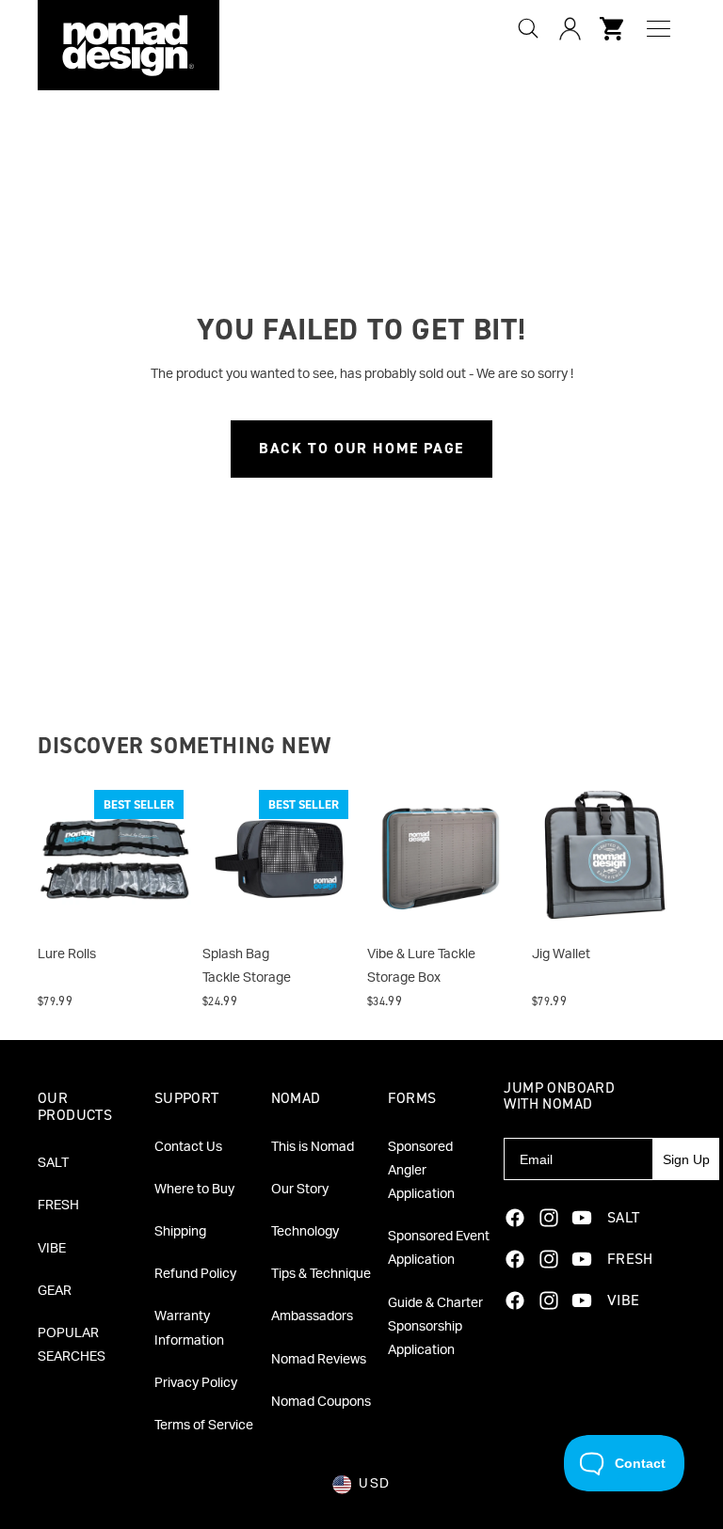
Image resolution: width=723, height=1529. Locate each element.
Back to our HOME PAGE (361, 448)
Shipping (180, 1231)
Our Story (300, 1189)
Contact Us (188, 1147)
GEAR (55, 1291)
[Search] (528, 28)
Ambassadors (312, 1316)
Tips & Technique (321, 1274)
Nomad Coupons (321, 1402)
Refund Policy (195, 1274)
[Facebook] (515, 1217)
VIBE (52, 1248)
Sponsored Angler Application (421, 1171)
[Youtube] (581, 1217)
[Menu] (658, 28)
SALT (53, 1163)
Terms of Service (203, 1425)
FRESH (58, 1205)
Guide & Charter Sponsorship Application (435, 1327)
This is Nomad (312, 1147)
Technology (305, 1231)
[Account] (569, 28)
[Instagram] (549, 1217)
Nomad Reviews (318, 1359)
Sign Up (686, 1159)
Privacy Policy (195, 1383)
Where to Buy (194, 1189)
